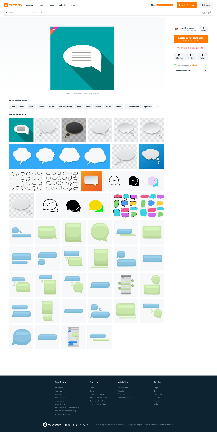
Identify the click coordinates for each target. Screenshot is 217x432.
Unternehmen (60, 397)
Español (157, 391)
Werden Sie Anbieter (126, 397)
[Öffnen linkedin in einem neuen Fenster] (73, 425)
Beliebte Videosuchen (98, 404)
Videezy (58, 394)
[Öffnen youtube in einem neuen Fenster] (87, 425)
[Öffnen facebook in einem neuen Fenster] (66, 425)
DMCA (92, 391)
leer (88, 106)
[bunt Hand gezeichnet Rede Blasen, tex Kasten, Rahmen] (152, 205)
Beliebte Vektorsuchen (98, 397)
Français (157, 401)
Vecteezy (58, 391)
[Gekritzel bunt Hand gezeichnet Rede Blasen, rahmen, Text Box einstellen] (125, 205)
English (157, 388)
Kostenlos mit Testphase (190, 38)
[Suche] (203, 12)
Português (158, 394)
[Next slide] (161, 106)
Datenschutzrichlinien (151, 425)
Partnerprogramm (97, 394)
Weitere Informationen (183, 70)
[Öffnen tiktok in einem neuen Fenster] (80, 425)
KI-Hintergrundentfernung (65, 411)
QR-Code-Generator (62, 414)
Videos (51, 5)
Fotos (41, 5)
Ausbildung (59, 401)
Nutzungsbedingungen (134, 425)
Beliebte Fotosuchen (97, 401)
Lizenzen (93, 388)
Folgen (203, 30)
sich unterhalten (65, 106)
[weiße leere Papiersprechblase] (100, 130)
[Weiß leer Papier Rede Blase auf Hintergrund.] (47, 130)
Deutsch (157, 397)
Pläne (153, 5)
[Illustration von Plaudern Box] (21, 232)
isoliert (118, 106)
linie (13, 106)
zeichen (98, 106)
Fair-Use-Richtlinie (166, 425)
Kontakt (121, 391)
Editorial (62, 5)
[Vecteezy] (13, 5)
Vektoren (29, 5)
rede (22, 106)
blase (31, 106)
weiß (79, 106)
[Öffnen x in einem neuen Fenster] (84, 425)
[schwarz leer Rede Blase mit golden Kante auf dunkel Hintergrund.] (74, 130)
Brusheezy (59, 388)
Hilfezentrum (123, 388)
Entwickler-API (60, 404)
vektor (51, 106)
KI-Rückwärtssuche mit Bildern (67, 407)
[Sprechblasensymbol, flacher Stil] (21, 130)
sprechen (148, 106)
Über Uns (121, 394)
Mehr (73, 5)
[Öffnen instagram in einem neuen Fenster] (69, 425)
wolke (108, 106)
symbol (41, 106)
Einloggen (206, 5)
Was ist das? (194, 65)
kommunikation (132, 106)
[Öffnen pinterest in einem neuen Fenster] (76, 425)
